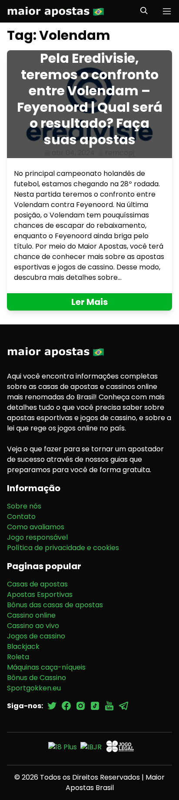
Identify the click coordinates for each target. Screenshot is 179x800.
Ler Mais (89, 302)
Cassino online (31, 615)
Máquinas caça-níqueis (46, 667)
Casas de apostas (37, 584)
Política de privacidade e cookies (63, 548)
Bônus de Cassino (36, 678)
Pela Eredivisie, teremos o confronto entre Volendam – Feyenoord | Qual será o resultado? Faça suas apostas (89, 99)
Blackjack (23, 646)
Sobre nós (24, 506)
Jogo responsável (37, 537)
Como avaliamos (35, 527)
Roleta (18, 657)
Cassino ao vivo (33, 626)
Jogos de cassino (36, 636)
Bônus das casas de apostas (55, 605)
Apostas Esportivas (40, 594)
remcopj (119, 153)
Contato (21, 516)
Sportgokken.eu (34, 688)
